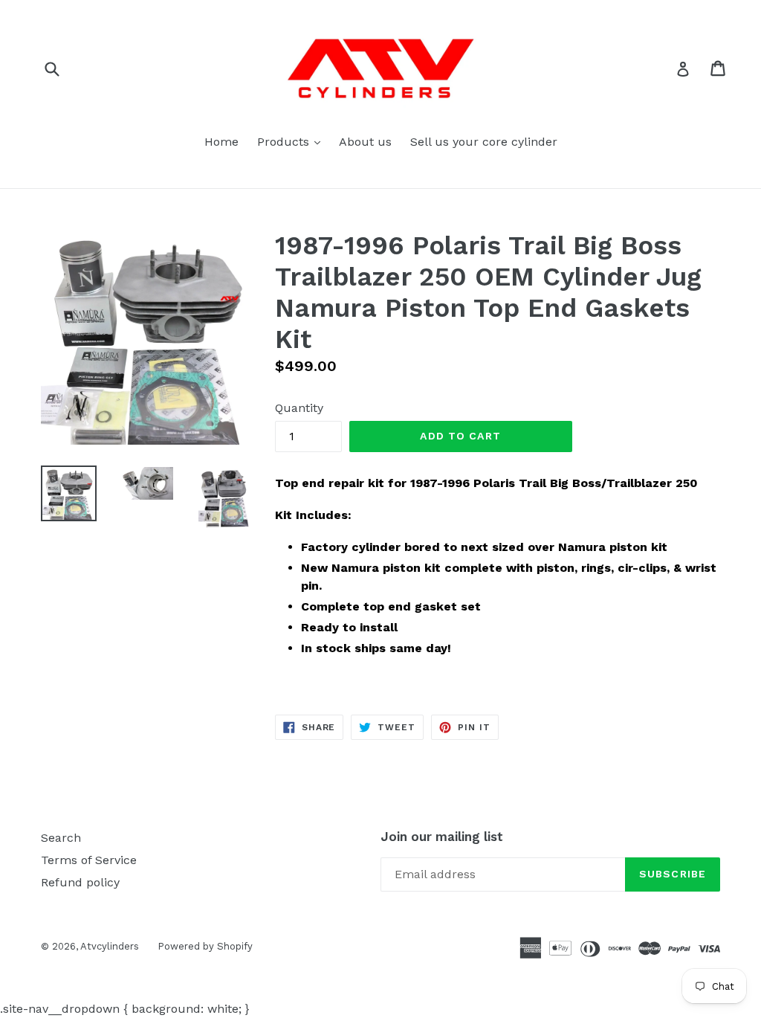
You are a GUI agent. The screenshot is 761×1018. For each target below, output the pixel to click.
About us (365, 142)
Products (292, 141)
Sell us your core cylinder (483, 142)
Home (221, 142)
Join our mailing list (441, 836)
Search (61, 838)
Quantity (299, 408)
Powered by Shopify (205, 946)
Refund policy (80, 882)
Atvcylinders (109, 946)
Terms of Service (89, 860)
